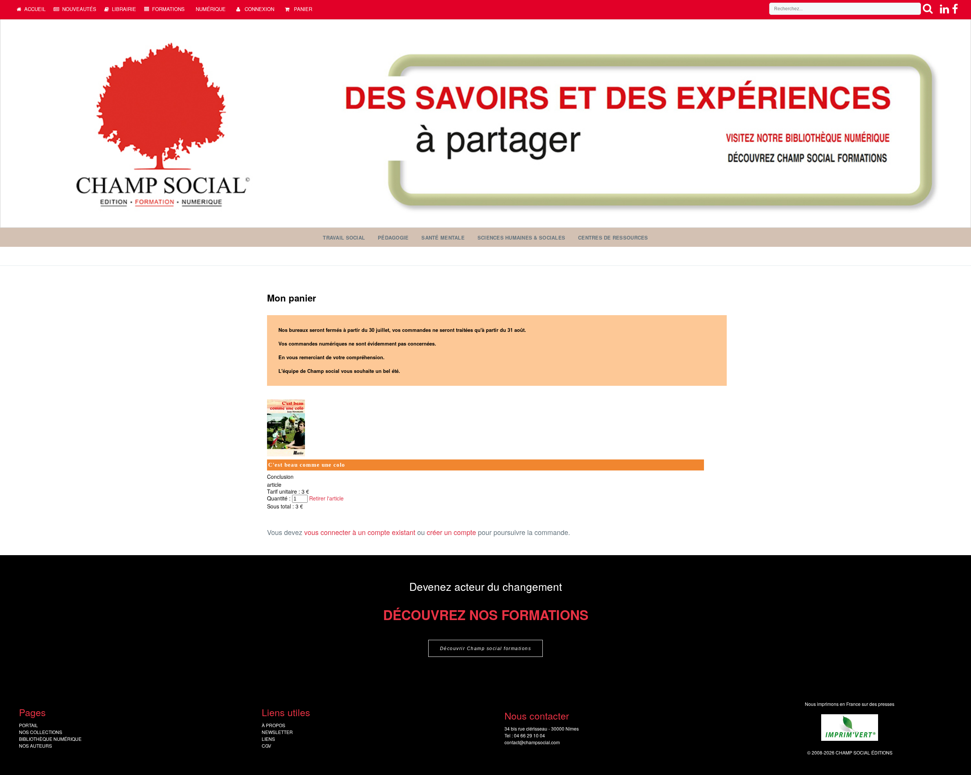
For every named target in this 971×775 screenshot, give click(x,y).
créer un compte (451, 532)
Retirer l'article (326, 498)
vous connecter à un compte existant (359, 532)
